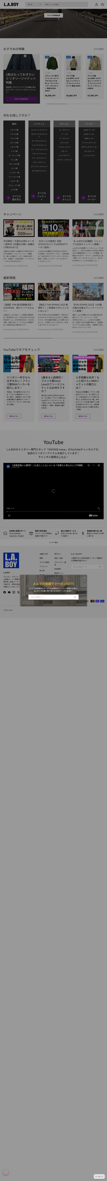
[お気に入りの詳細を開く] (5, 1172)
